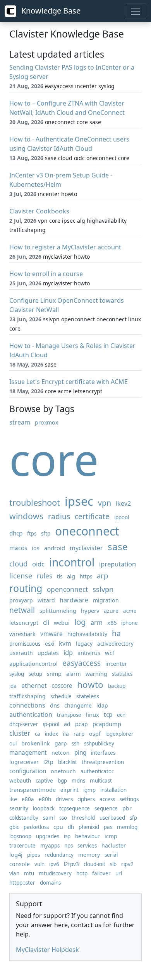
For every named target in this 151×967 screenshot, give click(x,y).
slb (113, 864)
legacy (84, 643)
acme (130, 610)
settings (129, 799)
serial (111, 854)
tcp (108, 715)
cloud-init (94, 864)
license (20, 575)
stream (19, 422)
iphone (129, 622)
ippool (121, 517)
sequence (106, 808)
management (28, 753)
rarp (79, 733)
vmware (51, 634)
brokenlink (35, 743)
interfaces (103, 752)
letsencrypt (23, 622)
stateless (87, 696)
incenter (116, 663)
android (54, 548)
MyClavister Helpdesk (47, 949)
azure (111, 610)
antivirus (88, 653)
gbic (14, 827)
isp (67, 836)
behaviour (87, 836)
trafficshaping (27, 696)
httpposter (22, 882)
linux (92, 714)
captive (44, 780)
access (107, 799)
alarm (73, 673)
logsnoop (20, 836)
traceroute (22, 845)
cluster (19, 733)
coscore (61, 686)
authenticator (97, 771)
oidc (38, 563)
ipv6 (54, 864)
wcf (109, 653)
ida (13, 685)
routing (25, 588)
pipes (33, 854)
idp (68, 652)
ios (35, 548)
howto (90, 685)
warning (96, 673)
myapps (50, 845)
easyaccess (81, 663)
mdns (78, 780)
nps (68, 845)
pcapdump (107, 724)
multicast (101, 780)
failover (101, 873)
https (86, 576)
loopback (44, 808)
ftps (31, 533)
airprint (69, 789)
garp (61, 743)
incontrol (71, 562)
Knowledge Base (50, 10)
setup (35, 673)
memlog (127, 827)
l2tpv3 (71, 864)
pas (108, 827)
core (54, 459)
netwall (22, 610)
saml (49, 817)
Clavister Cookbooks (39, 211)
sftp (45, 533)
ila (66, 733)
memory (89, 854)
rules (44, 575)
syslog (16, 673)
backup (116, 685)
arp (102, 575)
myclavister (86, 548)
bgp (62, 780)
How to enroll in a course (46, 273)
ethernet (34, 685)
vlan (14, 873)
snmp (54, 673)
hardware (74, 600)
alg (71, 576)
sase (118, 546)
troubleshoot (34, 502)
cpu (58, 827)
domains (50, 882)
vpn (104, 503)
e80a (28, 799)
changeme (78, 705)
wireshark (22, 634)
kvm (65, 643)
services (87, 845)
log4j (15, 854)
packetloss (36, 827)
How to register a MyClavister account (65, 247)
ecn (121, 714)
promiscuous (24, 643)
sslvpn (103, 589)
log (80, 621)
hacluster (113, 845)
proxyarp (21, 600)
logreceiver (24, 762)
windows (26, 516)
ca (37, 733)
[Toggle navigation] (135, 11)
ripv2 (127, 864)
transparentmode (32, 789)
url (118, 873)
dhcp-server (23, 724)
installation (113, 789)
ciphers (86, 799)
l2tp (48, 762)
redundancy (59, 854)
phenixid (89, 827)
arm (97, 622)
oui (13, 743)
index (51, 733)
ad (67, 724)
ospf (95, 733)
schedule (61, 696)
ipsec (79, 501)
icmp (111, 836)
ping (80, 753)
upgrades (47, 836)
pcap (81, 724)
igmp (89, 789)
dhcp (15, 533)
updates (48, 653)
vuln (39, 864)
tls (59, 576)
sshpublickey (99, 743)
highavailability (87, 634)
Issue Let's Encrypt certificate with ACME (68, 381)
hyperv (90, 610)
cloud (18, 563)
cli (46, 622)
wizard (46, 600)
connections (27, 705)
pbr (127, 808)
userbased (112, 817)
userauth (21, 653)
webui (62, 622)
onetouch (63, 771)
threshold (83, 817)
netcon (60, 752)
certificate (92, 516)
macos (18, 548)
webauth (20, 780)
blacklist (67, 762)
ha (116, 633)
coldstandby (23, 817)
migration (106, 600)
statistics (122, 673)
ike (13, 799)
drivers (64, 799)
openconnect (67, 589)
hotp (82, 873)
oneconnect (87, 531)
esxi (49, 643)
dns (55, 705)
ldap (102, 705)
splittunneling (57, 610)
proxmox (46, 422)
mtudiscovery (55, 873)
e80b (45, 799)
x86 (112, 622)
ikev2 (123, 503)
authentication (30, 714)
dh (71, 827)
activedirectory (115, 643)
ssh (75, 743)
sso (63, 817)
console (19, 864)
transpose (69, 714)
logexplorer (119, 733)
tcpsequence (74, 808)
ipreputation (117, 563)
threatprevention (103, 762)
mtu (29, 873)
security (18, 808)
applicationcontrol (33, 663)
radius (59, 516)
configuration (27, 771)
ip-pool (51, 724)
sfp (133, 817)
